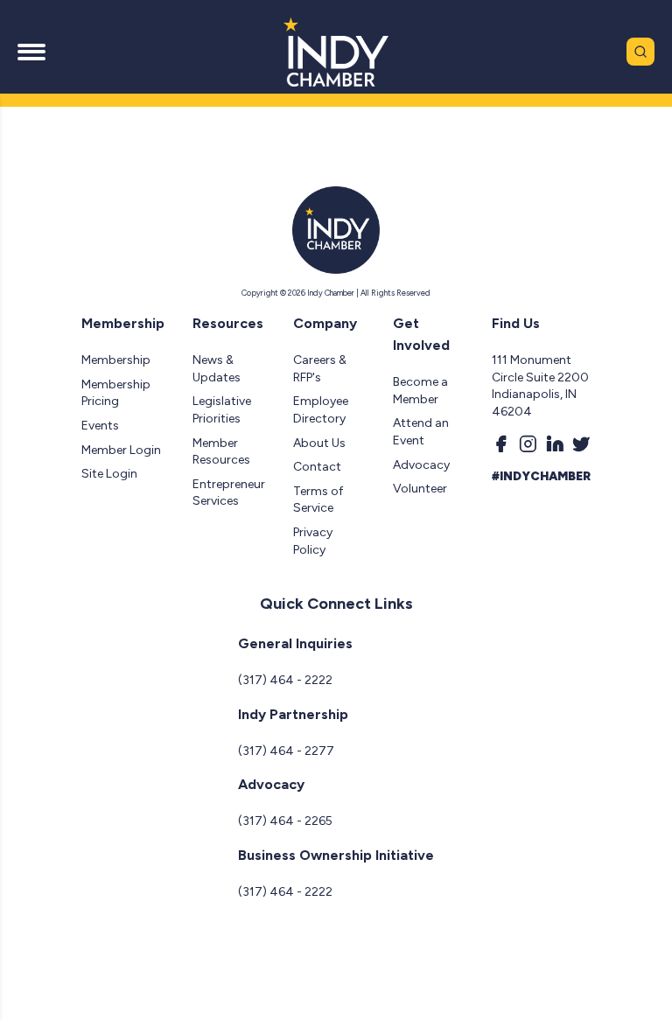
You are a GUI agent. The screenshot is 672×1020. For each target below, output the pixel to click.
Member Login (121, 450)
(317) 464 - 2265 (285, 821)
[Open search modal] (640, 52)
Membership (115, 360)
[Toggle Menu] (32, 52)
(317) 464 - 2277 (286, 751)
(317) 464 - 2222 (285, 680)
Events (100, 425)
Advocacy (421, 465)
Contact (317, 466)
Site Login (109, 473)
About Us (319, 443)
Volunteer (420, 488)
